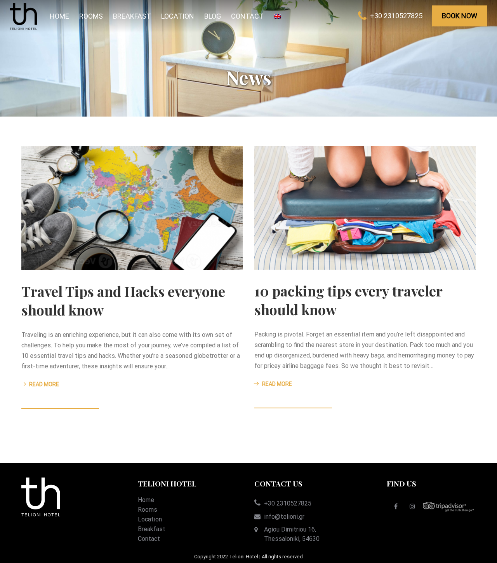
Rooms (91, 16)
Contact (247, 16)
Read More (44, 384)
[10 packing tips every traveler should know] (365, 207)
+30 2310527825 (396, 16)
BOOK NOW (459, 16)
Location (177, 16)
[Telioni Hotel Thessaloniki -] (23, 16)
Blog (212, 16)
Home (59, 16)
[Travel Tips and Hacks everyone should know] (132, 207)
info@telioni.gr (284, 516)
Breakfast (132, 16)
